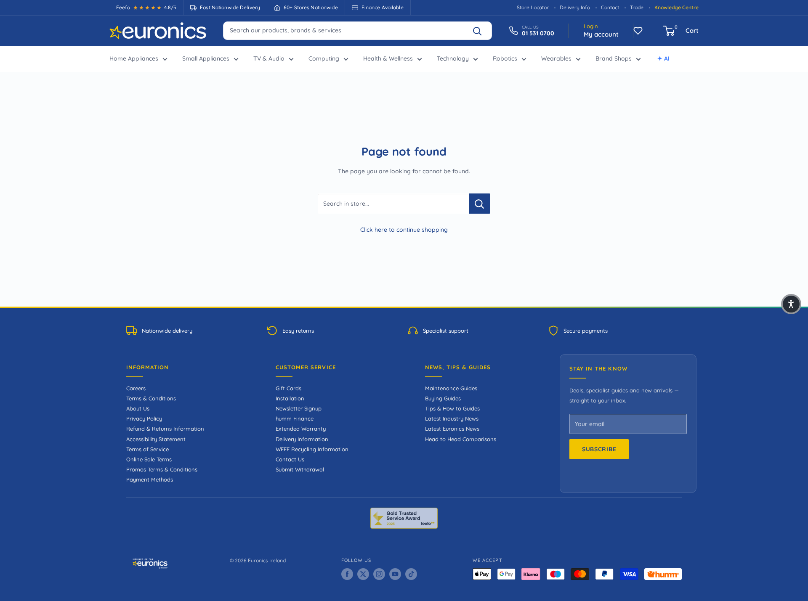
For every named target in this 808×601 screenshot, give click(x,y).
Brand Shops (613, 58)
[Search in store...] (479, 203)
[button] (791, 304)
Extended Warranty (301, 428)
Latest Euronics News (452, 428)
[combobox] (357, 30)
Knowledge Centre (676, 7)
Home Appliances (133, 58)
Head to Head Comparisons (460, 439)
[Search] (481, 31)
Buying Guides (443, 398)
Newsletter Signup (299, 408)
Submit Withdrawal (300, 469)
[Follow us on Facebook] (347, 574)
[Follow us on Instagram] (379, 574)
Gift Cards (288, 388)
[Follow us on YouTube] (395, 574)
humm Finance (295, 418)
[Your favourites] (638, 30)
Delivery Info (575, 7)
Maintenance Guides (451, 388)
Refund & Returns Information (165, 428)
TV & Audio (268, 58)
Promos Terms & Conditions (161, 469)
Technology (453, 58)
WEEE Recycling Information (312, 449)
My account (601, 34)
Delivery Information (302, 439)
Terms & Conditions (151, 398)
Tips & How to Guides (452, 408)
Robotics (505, 58)
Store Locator (533, 7)
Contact (610, 7)
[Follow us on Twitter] (363, 574)
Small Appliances (205, 58)
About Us (137, 408)
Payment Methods (149, 479)
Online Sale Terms (149, 459)
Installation (290, 398)
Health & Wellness (388, 58)
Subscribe (599, 449)
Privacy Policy (144, 418)
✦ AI (663, 58)
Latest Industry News (451, 418)
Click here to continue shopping (404, 229)
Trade (636, 7)
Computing (323, 58)
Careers (136, 388)
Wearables (556, 58)
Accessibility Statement (156, 439)
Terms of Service (147, 449)
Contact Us (290, 459)
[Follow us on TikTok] (411, 574)
